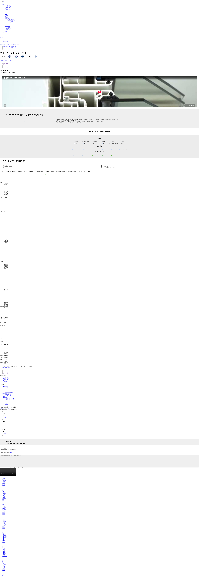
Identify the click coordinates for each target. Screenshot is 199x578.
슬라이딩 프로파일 (5, 42)
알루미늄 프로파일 (8, 6)
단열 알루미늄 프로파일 (9, 392)
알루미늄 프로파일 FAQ (11, 20)
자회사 (6, 14)
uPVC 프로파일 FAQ (10, 19)
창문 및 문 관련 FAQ (10, 21)
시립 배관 (6, 404)
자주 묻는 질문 (7, 18)
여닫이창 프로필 (8, 387)
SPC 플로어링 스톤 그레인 (9, 399)
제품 (3, 4)
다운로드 (6, 17)
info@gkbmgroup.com (6, 367)
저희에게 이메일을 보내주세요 (6, 60)
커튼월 (6, 8)
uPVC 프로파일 (7, 5)
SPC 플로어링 (7, 9)
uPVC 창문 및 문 (8, 395)
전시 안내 (6, 33)
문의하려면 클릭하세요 (4, 408)
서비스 (6, 16)
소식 (3, 32)
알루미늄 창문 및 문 (8, 394)
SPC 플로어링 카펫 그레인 (9, 398)
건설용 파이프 (7, 403)
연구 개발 (6, 15)
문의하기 (4, 35)
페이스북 (4, 433)
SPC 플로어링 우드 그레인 (9, 400)
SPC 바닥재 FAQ (10, 22)
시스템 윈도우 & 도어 (8, 7)
